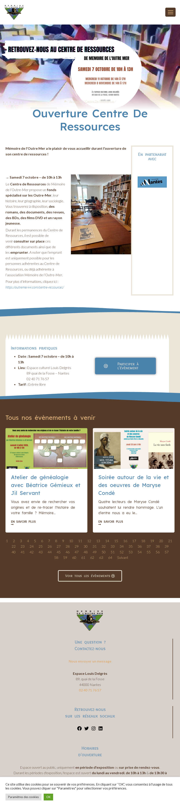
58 (56, 557)
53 (131, 552)
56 (158, 552)
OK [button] (48, 797)
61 (83, 557)
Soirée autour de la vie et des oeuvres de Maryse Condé (133, 485)
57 (167, 552)
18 (143, 541)
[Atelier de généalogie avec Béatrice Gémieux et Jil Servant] (46, 448)
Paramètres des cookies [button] (23, 797)
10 (71, 541)
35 (131, 546)
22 (14, 546)
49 (95, 552)
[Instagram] (93, 730)
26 (50, 546)
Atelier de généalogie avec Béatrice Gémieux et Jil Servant (45, 485)
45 (59, 552)
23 (23, 546)
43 (41, 552)
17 (134, 541)
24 (32, 546)
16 (125, 541)
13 (98, 541)
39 (167, 546)
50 (104, 552)
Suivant (122, 557)
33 (113, 546)
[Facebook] (79, 730)
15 (116, 541)
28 (68, 546)
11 (80, 541)
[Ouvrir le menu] (170, 12)
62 (92, 557)
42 (32, 552)
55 (149, 552)
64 (110, 557)
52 (122, 552)
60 (74, 557)
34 (122, 546)
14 (107, 541)
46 (68, 552)
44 (50, 552)
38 (158, 546)
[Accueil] (65, 101)
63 (101, 557)
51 (113, 552)
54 (140, 552)
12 (89, 541)
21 (170, 541)
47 (77, 552)
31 (95, 546)
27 (59, 546)
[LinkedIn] (100, 730)
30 (86, 546)
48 (86, 552)
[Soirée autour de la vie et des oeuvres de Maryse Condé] (134, 448)
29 (77, 546)
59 (65, 557)
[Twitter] (86, 730)
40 (14, 552)
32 (104, 546)
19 (152, 541)
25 (41, 546)
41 (23, 552)
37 (149, 546)
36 (140, 546)
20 (161, 541)
